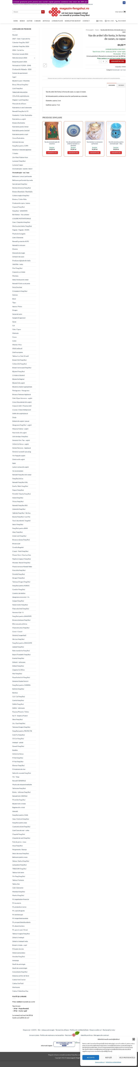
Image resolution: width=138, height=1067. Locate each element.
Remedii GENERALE (19, 781)
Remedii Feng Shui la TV (20, 111)
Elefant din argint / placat (20, 421)
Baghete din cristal (18, 807)
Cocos (14, 337)
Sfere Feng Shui (17, 719)
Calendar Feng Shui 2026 (20, 46)
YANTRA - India (17, 264)
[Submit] (43, 11)
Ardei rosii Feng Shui (19, 536)
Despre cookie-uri (96, 1030)
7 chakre (15, 153)
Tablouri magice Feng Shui (21, 934)
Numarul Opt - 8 (17, 612)
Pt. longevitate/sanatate (20, 918)
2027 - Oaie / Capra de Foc (21, 39)
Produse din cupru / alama (21, 203)
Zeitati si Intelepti (18, 937)
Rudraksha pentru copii (20, 134)
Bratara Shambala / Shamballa (22, 192)
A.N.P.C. (34, 1030)
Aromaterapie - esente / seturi (22, 169)
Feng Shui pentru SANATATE (21, 616)
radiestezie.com (89, 4)
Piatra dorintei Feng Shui (20, 609)
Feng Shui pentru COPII (20, 146)
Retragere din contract (101, 1035)
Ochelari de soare (18, 257)
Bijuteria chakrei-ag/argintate (22, 387)
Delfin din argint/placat (20, 413)
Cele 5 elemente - (18, 888)
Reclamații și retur (109, 1030)
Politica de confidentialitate (79, 1030)
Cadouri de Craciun (19, 980)
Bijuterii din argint (18, 383)
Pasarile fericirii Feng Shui (21, 677)
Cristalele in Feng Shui (19, 291)
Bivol (14, 299)
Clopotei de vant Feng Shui (21, 838)
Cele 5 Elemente (17, 237)
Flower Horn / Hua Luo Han (21, 555)
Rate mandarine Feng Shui (21, 651)
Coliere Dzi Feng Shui (19, 364)
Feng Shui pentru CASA (20, 815)
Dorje (14, 417)
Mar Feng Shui (17, 673)
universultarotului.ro (78, 4)
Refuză (108, 1057)
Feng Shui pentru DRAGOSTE (22, 643)
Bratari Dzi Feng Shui (19, 360)
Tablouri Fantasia (18, 880)
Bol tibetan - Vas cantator (20, 214)
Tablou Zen (16, 884)
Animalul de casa (18, 142)
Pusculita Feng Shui (18, 570)
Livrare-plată (57, 21)
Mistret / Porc (17, 345)
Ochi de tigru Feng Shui (20, 436)
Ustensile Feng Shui (18, 509)
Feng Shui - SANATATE (19, 211)
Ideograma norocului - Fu (20, 597)
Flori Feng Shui (17, 268)
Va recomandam (17, 471)
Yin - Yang (15, 777)
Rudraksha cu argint (19, 119)
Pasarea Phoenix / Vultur (20, 712)
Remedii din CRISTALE (19, 796)
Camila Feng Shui (18, 700)
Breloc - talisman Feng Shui (21, 792)
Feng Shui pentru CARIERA (21, 685)
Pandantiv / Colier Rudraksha (22, 115)
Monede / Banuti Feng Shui (21, 563)
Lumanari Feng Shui (19, 161)
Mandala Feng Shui (18, 892)
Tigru (14, 302)
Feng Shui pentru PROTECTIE (22, 731)
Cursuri (37, 21)
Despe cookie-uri (100, 1062)
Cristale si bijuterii (18, 375)
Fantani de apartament (19, 73)
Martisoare (16, 987)
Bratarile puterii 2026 (19, 62)
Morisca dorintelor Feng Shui (22, 226)
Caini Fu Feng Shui (18, 735)
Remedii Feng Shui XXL (20, 482)
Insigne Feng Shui (18, 601)
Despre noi (26, 1030)
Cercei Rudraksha (18, 138)
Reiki (14, 463)
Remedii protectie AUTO (20, 241)
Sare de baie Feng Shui (19, 184)
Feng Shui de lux (17, 478)
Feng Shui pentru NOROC (21, 585)
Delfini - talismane (18, 708)
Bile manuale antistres (19, 624)
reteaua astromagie (48, 1030)
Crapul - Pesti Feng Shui (20, 551)
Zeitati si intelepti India (20, 941)
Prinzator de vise (18, 949)
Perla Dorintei (17, 287)
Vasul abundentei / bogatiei (21, 521)
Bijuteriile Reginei (18, 379)
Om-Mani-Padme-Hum (20, 157)
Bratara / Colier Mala (19, 199)
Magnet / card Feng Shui (20, 100)
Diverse (15, 249)
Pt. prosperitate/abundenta (21, 922)
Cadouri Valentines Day (20, 991)
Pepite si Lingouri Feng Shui (21, 559)
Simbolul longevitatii (19, 635)
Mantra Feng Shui (18, 895)
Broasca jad (16, 543)
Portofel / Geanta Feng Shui (21, 494)
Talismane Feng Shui (19, 788)
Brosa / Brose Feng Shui (20, 85)
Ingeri (14, 77)
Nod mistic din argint (19, 433)
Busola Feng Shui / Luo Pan (21, 517)
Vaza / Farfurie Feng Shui (20, 819)
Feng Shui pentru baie (19, 823)
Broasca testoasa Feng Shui (21, 620)
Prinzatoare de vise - (19, 769)
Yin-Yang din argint (18, 456)
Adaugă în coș (117, 61)
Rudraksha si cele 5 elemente (22, 107)
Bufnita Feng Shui (18, 689)
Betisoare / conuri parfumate (22, 176)
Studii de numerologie (19, 968)
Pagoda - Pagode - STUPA (20, 230)
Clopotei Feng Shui (18, 834)
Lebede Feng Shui (18, 647)
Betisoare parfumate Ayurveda (22, 180)
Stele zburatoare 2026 (19, 58)
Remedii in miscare (18, 245)
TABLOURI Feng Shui (19, 869)
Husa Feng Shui (17, 846)
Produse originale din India (21, 260)
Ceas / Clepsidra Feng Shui (21, 222)
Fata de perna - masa (19, 842)
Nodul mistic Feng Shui (20, 605)
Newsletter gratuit (73, 21)
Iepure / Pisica (17, 306)
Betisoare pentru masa (19, 857)
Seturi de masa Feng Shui (20, 853)
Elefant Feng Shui (18, 666)
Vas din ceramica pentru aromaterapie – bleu (116, 143)
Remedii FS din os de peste (21, 283)
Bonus (22, 21)
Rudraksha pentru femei (20, 127)
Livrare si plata (34, 1035)
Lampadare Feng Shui (19, 865)
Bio (39, 1030)
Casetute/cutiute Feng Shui (21, 826)
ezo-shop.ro (47, 4)
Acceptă (91, 1057)
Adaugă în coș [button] (52, 152)
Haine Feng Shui (17, 498)
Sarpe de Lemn (17, 314)
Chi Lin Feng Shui (18, 739)
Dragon (14, 310)
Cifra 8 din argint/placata (20, 96)
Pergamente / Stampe (19, 849)
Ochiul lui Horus (18, 754)
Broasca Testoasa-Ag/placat (21, 394)
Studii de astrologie (18, 964)
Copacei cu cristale (18, 272)
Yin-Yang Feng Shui (18, 876)
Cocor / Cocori (17, 631)
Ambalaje (15, 960)
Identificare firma (87, 1035)
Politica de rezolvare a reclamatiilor (52, 1035)
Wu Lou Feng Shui (18, 639)
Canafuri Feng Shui (18, 589)
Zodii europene (17, 352)
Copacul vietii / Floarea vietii (22, 406)
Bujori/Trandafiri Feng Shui (21, 654)
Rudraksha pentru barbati (21, 130)
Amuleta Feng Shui (18, 956)
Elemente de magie (18, 253)
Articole (46, 21)
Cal (13, 325)
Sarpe (14, 322)
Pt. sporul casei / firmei (20, 930)
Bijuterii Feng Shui (18, 371)
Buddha (15, 750)
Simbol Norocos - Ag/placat (21, 448)
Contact (86, 21)
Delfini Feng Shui (18, 704)
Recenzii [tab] (121, 85)
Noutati (15, 35)
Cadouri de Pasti (18, 983)
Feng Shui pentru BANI (20, 528)
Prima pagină (89, 30)
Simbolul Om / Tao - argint (21, 440)
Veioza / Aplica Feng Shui (20, 861)
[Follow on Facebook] (124, 2)
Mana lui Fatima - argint (20, 429)
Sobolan (15, 295)
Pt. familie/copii (17, 914)
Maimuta (15, 333)
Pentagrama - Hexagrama (20, 390)
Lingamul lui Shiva (18, 670)
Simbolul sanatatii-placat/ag (21, 452)
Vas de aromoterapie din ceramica (52, 143)
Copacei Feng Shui (18, 207)
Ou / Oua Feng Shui (18, 723)
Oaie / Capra (16, 329)
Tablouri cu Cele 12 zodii (20, 356)
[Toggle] (34, 58)
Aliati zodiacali (17, 348)
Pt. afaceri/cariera (18, 926)
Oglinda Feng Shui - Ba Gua (21, 513)
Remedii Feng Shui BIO (20, 505)
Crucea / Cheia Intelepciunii (21, 410)
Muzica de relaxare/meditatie (22, 784)
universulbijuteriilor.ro (25, 4)
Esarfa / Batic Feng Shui (20, 486)
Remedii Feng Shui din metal (21, 475)
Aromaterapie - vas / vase (20, 172)
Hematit (15, 811)
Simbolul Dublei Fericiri (20, 681)
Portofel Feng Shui (18, 574)
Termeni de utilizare (62, 1030)
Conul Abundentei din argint (21, 402)
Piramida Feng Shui (18, 800)
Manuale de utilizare (19, 104)
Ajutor (29, 21)
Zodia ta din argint (18, 459)
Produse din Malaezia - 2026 (21, 69)
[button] (134, 1039)
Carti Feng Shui (17, 88)
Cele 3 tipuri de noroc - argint (22, 398)
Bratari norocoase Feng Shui (21, 368)
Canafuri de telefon (18, 593)
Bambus (15, 693)
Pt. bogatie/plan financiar (20, 899)
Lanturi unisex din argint (20, 467)
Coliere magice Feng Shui (20, 195)
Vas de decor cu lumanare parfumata (95, 143)
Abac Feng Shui (17, 532)
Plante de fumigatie (18, 234)
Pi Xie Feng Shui (17, 758)
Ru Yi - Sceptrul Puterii (20, 716)
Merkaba (15, 276)
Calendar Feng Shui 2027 (20, 42)
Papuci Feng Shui (18, 490)
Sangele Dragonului (18, 318)
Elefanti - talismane (18, 662)
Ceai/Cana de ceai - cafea (20, 830)
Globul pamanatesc (18, 953)
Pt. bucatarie (16, 903)
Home (15, 21)
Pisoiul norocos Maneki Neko (22, 566)
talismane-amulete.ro (37, 4)
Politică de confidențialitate (113, 1062)
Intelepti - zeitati (17, 742)
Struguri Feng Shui (18, 578)
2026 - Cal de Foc (18, 50)
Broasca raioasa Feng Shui (21, 540)
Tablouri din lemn (18, 872)
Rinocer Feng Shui (18, 765)
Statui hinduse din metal (20, 280)
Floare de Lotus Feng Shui (20, 628)
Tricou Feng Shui (18, 501)
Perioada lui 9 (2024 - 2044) (21, 65)
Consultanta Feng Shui (19, 972)
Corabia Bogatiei (18, 547)
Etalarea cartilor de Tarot (20, 976)
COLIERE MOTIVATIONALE (21, 218)
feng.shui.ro (16, 4)
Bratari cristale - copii (19, 945)
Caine (14, 341)
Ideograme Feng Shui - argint (21, 425)
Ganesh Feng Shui (18, 746)
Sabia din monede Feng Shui (21, 773)
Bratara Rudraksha (18, 123)
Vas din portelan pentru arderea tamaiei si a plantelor (73, 143)
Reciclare (68, 1035)
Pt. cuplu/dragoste (18, 911)
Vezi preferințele (127, 1057)
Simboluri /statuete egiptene (21, 150)
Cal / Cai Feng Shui (18, 696)
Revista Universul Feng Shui (21, 188)
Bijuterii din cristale (19, 804)
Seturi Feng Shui (17, 524)
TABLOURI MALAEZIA (19, 92)
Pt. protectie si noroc (19, 907)
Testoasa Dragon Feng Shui (21, 582)
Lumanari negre (17, 165)
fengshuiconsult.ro (67, 4)
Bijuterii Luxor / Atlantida (21, 81)
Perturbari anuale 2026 (20, 54)
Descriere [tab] (112, 85)
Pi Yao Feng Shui (17, 761)
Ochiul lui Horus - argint (20, 444)
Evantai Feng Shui (18, 658)
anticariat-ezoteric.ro (56, 4)
